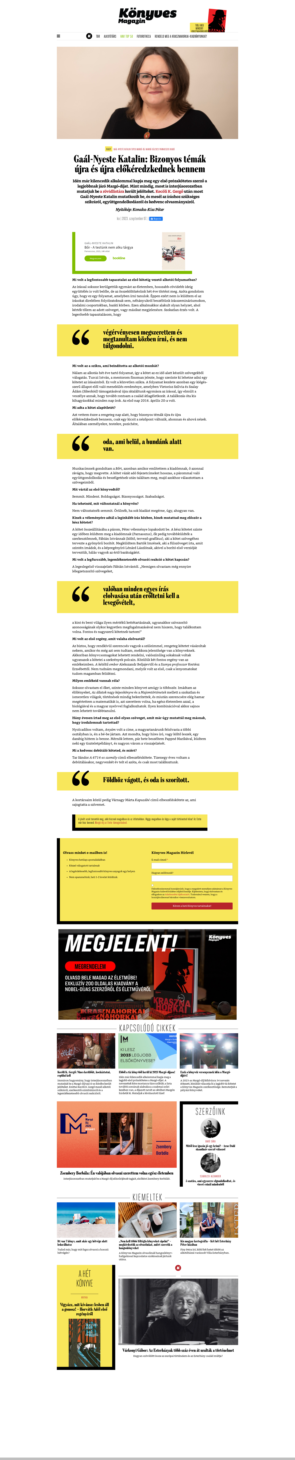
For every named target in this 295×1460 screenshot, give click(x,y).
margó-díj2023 (152, 149)
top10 (133, 149)
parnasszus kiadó (167, 149)
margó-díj (141, 149)
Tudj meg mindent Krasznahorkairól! (200, 28)
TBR (99, 36)
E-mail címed (159, 860)
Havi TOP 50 (127, 36)
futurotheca (145, 36)
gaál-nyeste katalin (122, 149)
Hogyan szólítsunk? (162, 873)
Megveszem (95, 258)
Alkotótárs (111, 36)
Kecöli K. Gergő (169, 192)
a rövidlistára (112, 192)
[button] (58, 36)
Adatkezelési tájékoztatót (177, 894)
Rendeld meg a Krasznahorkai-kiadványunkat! (182, 36)
